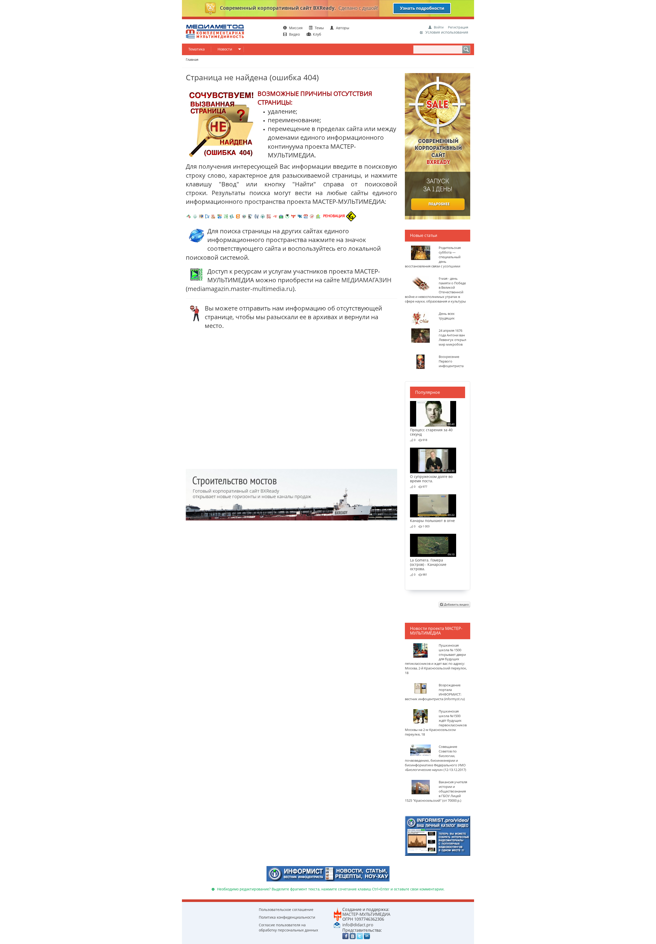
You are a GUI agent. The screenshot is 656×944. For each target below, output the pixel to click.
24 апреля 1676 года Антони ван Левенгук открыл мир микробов (452, 337)
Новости (225, 49)
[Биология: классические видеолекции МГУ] (226, 215)
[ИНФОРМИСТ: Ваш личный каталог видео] (437, 835)
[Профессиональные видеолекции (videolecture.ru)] (250, 215)
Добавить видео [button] (456, 604)
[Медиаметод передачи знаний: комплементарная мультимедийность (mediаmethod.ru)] (306, 215)
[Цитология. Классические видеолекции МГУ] (238, 215)
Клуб (316, 34)
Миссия (295, 27)
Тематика (196, 49)
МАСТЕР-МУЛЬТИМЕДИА (366, 914)
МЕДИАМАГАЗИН (366, 280)
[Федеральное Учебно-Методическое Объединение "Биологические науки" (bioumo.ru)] (287, 215)
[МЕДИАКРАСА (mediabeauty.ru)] (275, 215)
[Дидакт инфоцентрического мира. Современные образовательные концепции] (244, 215)
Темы (319, 27)
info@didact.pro (357, 925)
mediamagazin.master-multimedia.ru (240, 288)
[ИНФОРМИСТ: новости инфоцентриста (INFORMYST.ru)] (201, 215)
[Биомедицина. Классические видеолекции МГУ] (232, 215)
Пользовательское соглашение (286, 909)
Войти (439, 27)
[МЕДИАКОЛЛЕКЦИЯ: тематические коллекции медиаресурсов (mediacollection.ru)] (269, 215)
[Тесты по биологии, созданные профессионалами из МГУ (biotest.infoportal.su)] (318, 215)
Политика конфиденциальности (287, 917)
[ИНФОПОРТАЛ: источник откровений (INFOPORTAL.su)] (207, 215)
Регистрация (458, 27)
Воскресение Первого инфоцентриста (451, 361)
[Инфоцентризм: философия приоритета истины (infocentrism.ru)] (256, 215)
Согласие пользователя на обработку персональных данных (288, 927)
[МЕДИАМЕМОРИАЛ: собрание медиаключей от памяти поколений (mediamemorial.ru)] (312, 215)
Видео (294, 34)
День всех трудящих (447, 316)
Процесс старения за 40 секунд (432, 429)
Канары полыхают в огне (432, 518)
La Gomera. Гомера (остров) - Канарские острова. (432, 562)
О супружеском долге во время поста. (432, 476)
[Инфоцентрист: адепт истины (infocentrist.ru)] (263, 215)
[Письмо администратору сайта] (337, 924)
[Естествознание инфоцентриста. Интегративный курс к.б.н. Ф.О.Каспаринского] (195, 215)
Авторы (342, 27)
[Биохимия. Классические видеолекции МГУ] (213, 215)
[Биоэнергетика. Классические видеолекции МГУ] (220, 215)
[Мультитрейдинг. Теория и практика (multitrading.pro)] (189, 215)
